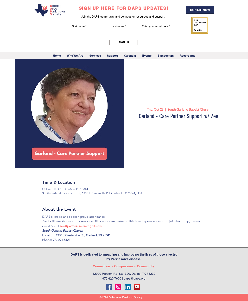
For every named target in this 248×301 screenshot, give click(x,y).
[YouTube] (137, 287)
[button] (75, 55)
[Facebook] (109, 287)
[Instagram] (118, 287)
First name (78, 26)
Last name (117, 26)
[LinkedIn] (128, 287)
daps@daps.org (135, 278)
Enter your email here (155, 26)
